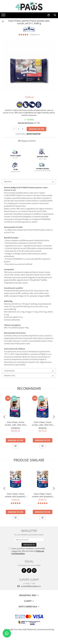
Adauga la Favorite (28, 140)
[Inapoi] (2, 21)
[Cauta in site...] (55, 15)
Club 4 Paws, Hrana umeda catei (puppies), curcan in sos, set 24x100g (42, 495)
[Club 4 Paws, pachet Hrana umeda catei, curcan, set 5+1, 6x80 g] (29, 66)
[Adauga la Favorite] (15, 446)
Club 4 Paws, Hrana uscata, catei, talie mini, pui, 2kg (42, 423)
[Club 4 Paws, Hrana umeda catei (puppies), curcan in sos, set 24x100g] (42, 479)
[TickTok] (29, 570)
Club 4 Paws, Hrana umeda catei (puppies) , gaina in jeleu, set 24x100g (16, 495)
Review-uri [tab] (9, 375)
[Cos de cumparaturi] (49, 15)
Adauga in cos (36, 129)
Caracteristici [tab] (9, 370)
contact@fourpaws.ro (30, 586)
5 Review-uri (35, 34)
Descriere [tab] (8, 181)
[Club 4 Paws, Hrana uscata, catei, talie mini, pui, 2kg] (42, 407)
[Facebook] (24, 570)
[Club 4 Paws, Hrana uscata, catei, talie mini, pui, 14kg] (15, 407)
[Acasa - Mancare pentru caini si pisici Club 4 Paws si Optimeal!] (29, 6)
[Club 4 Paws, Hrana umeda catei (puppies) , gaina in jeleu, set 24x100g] (15, 479)
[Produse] (3, 16)
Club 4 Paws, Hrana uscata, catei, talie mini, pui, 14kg (15, 423)
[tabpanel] (29, 66)
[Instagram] (34, 570)
